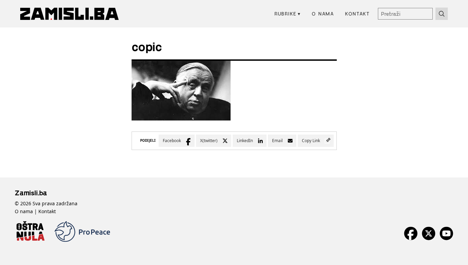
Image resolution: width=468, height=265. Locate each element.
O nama (323, 13)
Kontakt (357, 13)
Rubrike (287, 13)
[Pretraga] (441, 14)
